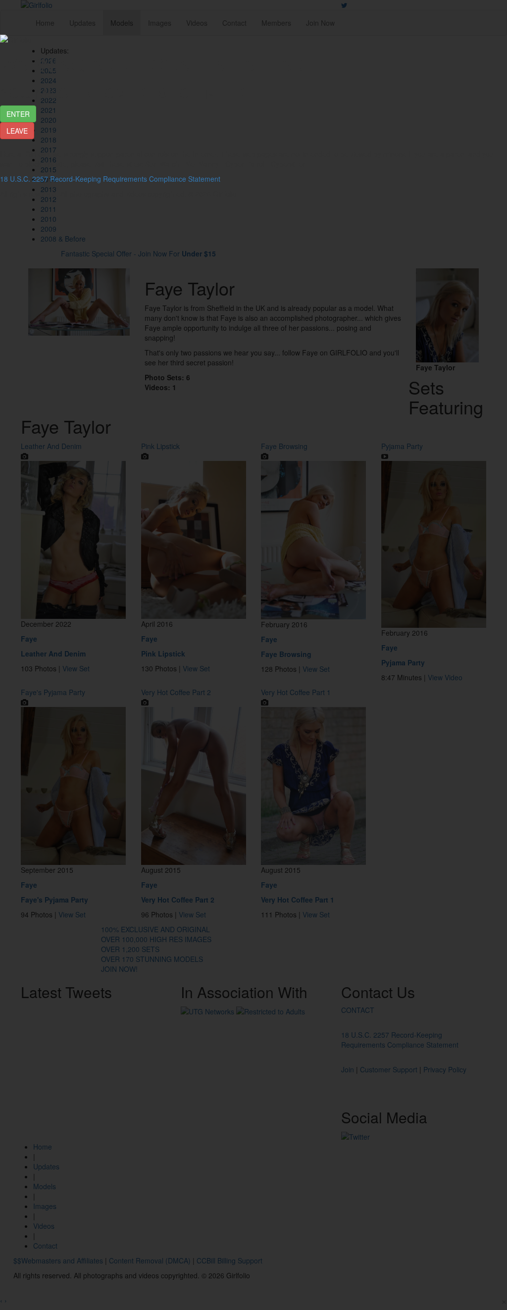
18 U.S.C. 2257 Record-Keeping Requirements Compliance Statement (110, 179)
